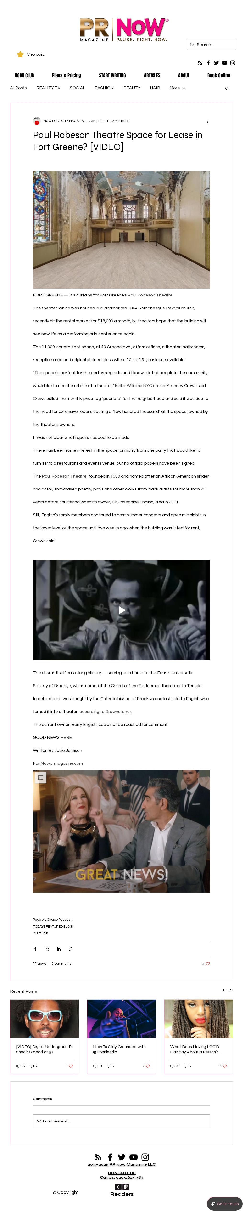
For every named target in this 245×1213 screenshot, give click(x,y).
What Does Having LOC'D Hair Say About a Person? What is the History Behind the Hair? (195, 1049)
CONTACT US (122, 1173)
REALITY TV (48, 88)
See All (228, 990)
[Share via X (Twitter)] (47, 949)
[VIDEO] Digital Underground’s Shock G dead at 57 (44, 1049)
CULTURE (40, 933)
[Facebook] (208, 63)
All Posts (18, 88)
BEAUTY (131, 88)
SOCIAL (77, 88)
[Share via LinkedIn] (58, 949)
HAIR (155, 88)
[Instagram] (232, 63)
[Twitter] (216, 63)
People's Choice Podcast (52, 919)
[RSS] (200, 63)
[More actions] (207, 121)
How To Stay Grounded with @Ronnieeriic (119, 1049)
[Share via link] (70, 949)
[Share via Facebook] (35, 949)
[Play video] (121, 610)
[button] (227, 88)
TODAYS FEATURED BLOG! (53, 926)
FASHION (104, 88)
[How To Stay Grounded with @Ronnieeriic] (121, 1019)
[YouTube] (224, 63)
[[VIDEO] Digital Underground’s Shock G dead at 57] (44, 1019)
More (175, 88)
